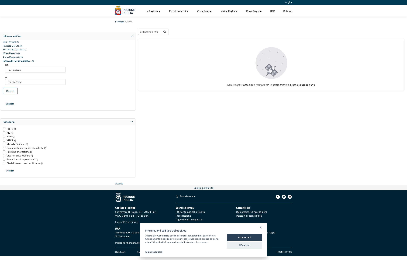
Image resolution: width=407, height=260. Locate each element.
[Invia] (164, 31)
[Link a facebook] (278, 197)
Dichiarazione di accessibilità (251, 212)
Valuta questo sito (203, 188)
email (127, 236)
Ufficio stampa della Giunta (190, 212)
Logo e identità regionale (189, 219)
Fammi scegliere (153, 252)
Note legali (120, 251)
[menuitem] (204, 11)
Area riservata (187, 196)
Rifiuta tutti (244, 245)
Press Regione (183, 215)
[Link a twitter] (284, 197)
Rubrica (134, 222)
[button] (153, 11)
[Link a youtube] (290, 197)
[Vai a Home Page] (125, 10)
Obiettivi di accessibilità (249, 215)
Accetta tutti (244, 237)
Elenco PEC (121, 222)
